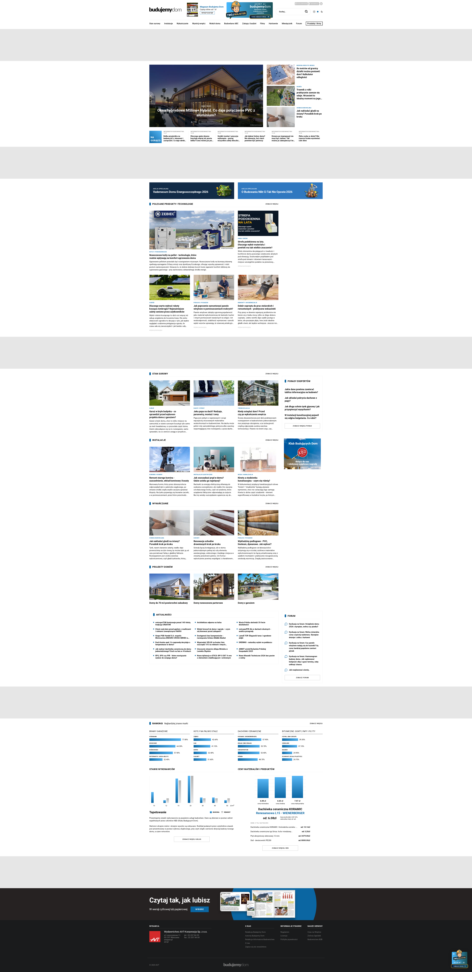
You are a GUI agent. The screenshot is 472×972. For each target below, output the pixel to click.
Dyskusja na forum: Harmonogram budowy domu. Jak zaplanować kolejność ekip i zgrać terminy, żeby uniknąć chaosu (303, 660)
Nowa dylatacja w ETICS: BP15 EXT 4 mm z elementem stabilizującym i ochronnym (214, 657)
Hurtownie (273, 23)
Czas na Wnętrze (314, 932)
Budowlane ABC (231, 23)
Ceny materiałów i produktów (256, 769)
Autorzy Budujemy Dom (254, 936)
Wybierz (199, 909)
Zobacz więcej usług (191, 839)
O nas (247, 943)
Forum (299, 23)
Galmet (196, 756)
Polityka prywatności (289, 939)
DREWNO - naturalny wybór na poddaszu (255, 642)
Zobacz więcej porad (302, 426)
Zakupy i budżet (249, 23)
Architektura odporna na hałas (209, 622)
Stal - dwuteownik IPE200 (280, 840)
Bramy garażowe (158, 731)
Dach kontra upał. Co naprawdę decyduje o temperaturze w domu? (172, 643)
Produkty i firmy (314, 23)
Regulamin (284, 932)
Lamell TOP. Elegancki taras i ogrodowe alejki (255, 637)
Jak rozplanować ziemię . (299, 670)
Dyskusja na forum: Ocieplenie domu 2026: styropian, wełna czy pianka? (304, 625)
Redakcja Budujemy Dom (255, 932)
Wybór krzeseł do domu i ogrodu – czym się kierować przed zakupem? (213, 630)
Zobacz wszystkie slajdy (211, 122)
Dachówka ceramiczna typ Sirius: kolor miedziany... (280, 831)
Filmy (262, 23)
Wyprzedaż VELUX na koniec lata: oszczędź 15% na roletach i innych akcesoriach (211, 643)
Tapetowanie (157, 812)
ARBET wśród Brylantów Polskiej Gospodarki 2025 (252, 650)
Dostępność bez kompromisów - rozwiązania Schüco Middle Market (211, 637)
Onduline (285, 743)
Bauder (285, 750)
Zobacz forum (302, 678)
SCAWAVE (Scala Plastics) (292, 756)
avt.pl (166, 942)
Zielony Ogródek (314, 936)
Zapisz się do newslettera (255, 947)
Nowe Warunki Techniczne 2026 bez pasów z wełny (257, 657)
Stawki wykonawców (162, 769)
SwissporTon (243, 750)
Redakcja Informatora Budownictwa (259, 939)
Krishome (153, 743)
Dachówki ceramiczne (249, 731)
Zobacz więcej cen (280, 848)
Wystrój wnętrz (198, 23)
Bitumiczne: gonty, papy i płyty (298, 731)
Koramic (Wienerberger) (247, 736)
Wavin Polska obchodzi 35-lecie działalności (252, 623)
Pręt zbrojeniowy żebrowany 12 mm (280, 836)
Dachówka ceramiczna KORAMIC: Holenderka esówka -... (280, 827)
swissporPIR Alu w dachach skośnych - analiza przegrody (255, 630)
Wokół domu (214, 23)
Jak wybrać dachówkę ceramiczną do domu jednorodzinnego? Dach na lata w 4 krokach (173, 650)
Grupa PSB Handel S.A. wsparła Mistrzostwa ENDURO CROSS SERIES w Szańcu (171, 637)
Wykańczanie (182, 23)
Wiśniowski (153, 750)
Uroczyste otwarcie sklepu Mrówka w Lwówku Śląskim (212, 650)
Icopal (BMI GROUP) (289, 736)
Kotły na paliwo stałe (206, 731)
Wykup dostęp (207, 13)
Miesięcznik (287, 23)
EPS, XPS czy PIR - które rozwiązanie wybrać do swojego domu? (170, 657)
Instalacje (168, 23)
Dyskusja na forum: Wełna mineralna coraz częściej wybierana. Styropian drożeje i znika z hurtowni (304, 635)
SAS (195, 743)
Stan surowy (154, 23)
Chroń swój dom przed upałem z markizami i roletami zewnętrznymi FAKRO (173, 630)
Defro (196, 750)
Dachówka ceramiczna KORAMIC (280, 811)
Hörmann (153, 736)
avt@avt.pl (168, 940)
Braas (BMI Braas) (245, 743)
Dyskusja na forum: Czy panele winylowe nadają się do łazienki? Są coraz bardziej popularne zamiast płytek (303, 647)
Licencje (283, 936)
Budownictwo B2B (315, 939)
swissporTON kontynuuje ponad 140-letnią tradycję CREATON (172, 623)
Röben (240, 756)
